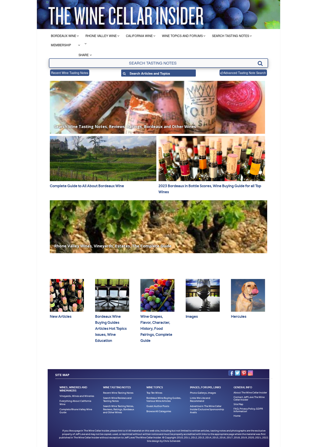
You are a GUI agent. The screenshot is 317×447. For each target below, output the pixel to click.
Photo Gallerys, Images (203, 392)
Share (83, 55)
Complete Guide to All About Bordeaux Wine (87, 185)
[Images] (203, 295)
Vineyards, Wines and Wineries (77, 396)
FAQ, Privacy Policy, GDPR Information (248, 410)
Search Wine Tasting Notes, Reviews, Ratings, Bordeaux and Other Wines (118, 409)
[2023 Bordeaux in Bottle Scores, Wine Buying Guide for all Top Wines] (211, 158)
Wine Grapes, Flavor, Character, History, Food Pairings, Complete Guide (156, 328)
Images (192, 316)
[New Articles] (67, 295)
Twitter (237, 373)
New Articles (60, 316)
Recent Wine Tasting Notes (69, 73)
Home (237, 415)
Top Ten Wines (154, 392)
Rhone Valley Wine (101, 36)
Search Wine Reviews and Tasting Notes (117, 399)
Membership (61, 45)
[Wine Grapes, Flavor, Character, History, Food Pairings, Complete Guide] (157, 295)
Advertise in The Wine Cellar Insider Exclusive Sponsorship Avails (207, 409)
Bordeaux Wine (63, 36)
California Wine (139, 36)
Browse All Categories (158, 411)
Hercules (238, 316)
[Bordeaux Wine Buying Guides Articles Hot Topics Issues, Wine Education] (112, 295)
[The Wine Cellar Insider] (126, 14)
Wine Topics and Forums (182, 36)
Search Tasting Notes (230, 36)
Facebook (231, 373)
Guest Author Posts (157, 406)
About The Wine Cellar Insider (250, 392)
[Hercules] (248, 295)
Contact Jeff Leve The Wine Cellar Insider (249, 398)
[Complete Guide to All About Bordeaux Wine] (103, 158)
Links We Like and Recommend (200, 399)
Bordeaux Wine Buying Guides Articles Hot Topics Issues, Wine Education (111, 328)
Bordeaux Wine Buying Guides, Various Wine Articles (163, 399)
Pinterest (243, 373)
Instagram (250, 373)
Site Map (238, 404)
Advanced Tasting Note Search (245, 73)
